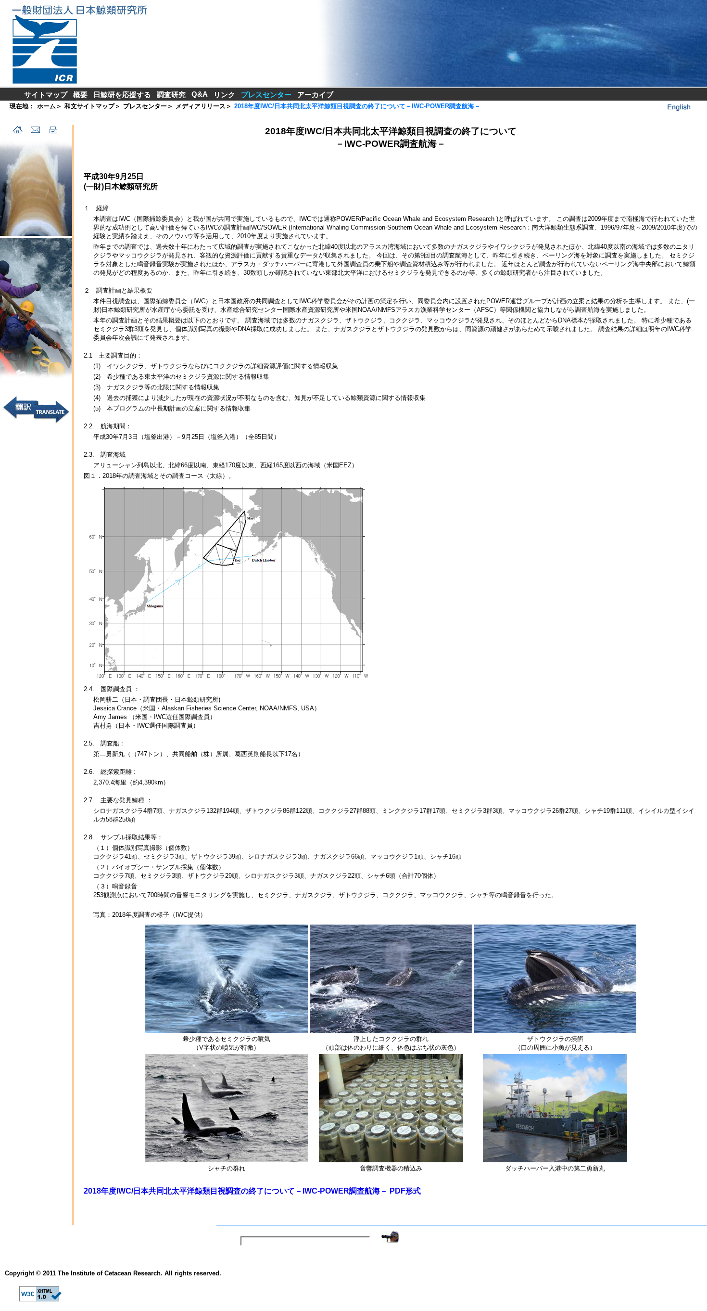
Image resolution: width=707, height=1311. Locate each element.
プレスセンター (145, 106)
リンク (224, 95)
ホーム (46, 106)
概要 (80, 95)
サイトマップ (45, 95)
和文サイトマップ (89, 106)
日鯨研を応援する (122, 95)
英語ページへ (678, 107)
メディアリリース (201, 106)
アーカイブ (315, 95)
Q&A (199, 94)
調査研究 (171, 95)
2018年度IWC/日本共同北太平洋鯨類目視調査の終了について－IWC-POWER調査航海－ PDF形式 (252, 1191)
